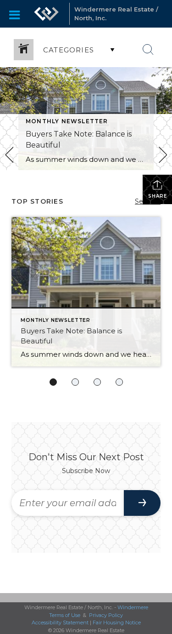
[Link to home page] (46, 14)
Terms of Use (64, 615)
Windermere (132, 607)
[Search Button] (148, 49)
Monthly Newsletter (67, 121)
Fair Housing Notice (117, 622)
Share (157, 196)
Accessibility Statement (60, 622)
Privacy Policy (106, 615)
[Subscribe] (142, 503)
